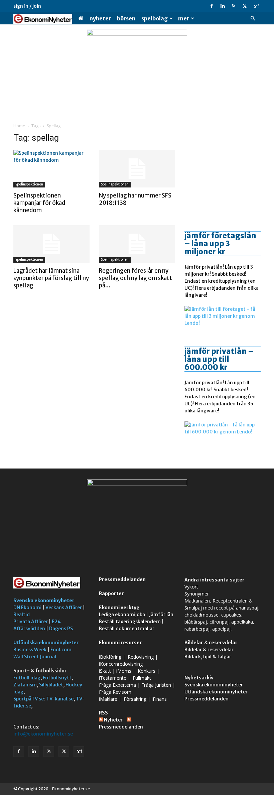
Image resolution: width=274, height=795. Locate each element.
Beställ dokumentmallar (126, 629)
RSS (103, 713)
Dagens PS (61, 629)
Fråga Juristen (156, 685)
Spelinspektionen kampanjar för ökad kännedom (39, 203)
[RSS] (234, 6)
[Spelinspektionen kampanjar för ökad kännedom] (51, 168)
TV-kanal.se (60, 699)
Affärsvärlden (29, 629)
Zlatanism (25, 685)
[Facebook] (212, 6)
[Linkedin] (223, 6)
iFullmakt (141, 678)
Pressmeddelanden (122, 579)
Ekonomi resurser (120, 643)
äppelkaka (242, 622)
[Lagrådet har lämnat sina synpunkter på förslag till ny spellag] (51, 244)
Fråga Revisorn (115, 692)
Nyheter (100, 18)
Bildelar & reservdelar (209, 650)
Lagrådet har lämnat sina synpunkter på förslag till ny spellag (51, 278)
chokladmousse (201, 615)
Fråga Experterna (117, 685)
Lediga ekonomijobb (122, 615)
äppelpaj (221, 629)
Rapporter (111, 593)
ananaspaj (247, 608)
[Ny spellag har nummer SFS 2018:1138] (137, 168)
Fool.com (61, 650)
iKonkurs (146, 671)
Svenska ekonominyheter (44, 601)
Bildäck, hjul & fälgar (207, 657)
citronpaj (219, 622)
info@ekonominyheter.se (43, 734)
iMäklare (108, 699)
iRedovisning (140, 657)
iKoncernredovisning (121, 664)
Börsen (126, 18)
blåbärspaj (195, 622)
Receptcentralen (230, 601)
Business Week (29, 650)
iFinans (159, 699)
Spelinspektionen (29, 184)
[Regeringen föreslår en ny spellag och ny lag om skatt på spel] (137, 244)
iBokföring (110, 657)
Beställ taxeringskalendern (130, 622)
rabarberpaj (197, 629)
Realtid (21, 615)
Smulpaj (193, 608)
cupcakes (231, 615)
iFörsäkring (134, 699)
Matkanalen (197, 601)
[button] (253, 18)
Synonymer (196, 593)
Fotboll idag (26, 678)
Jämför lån (161, 615)
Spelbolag (154, 18)
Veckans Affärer (63, 608)
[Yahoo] (256, 6)
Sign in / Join (27, 6)
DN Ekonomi (27, 608)
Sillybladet (51, 685)
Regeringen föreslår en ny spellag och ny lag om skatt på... (135, 278)
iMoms (123, 671)
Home (19, 126)
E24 (56, 622)
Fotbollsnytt (57, 678)
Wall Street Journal (34, 657)
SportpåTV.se (28, 699)
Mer (183, 18)
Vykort (191, 586)
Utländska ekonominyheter (46, 643)
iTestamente (112, 678)
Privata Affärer (30, 622)
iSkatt (105, 671)
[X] (245, 6)
